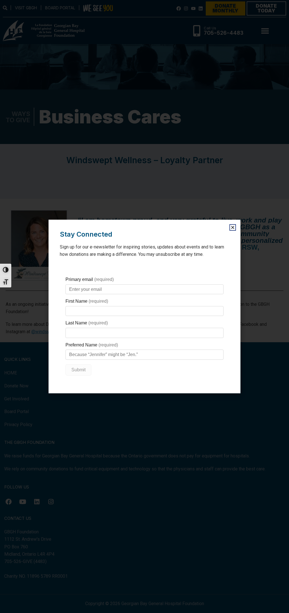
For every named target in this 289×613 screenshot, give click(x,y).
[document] (144, 306)
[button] (233, 227)
